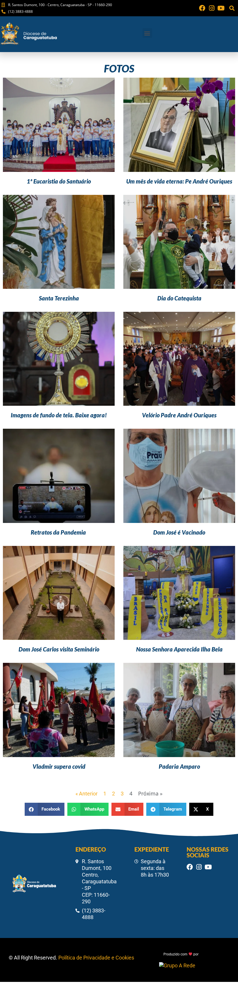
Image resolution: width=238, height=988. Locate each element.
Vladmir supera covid (59, 766)
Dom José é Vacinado (179, 532)
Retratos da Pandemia (59, 532)
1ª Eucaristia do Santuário (59, 181)
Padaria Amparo (179, 766)
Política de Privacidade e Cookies (96, 958)
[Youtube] (221, 8)
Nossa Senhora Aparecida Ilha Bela (179, 649)
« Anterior (86, 794)
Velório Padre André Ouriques (179, 415)
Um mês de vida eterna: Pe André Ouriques (179, 181)
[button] (232, 8)
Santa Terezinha (59, 298)
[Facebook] (202, 8)
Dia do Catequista (179, 298)
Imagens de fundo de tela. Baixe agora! (59, 415)
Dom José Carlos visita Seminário (59, 649)
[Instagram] (211, 8)
